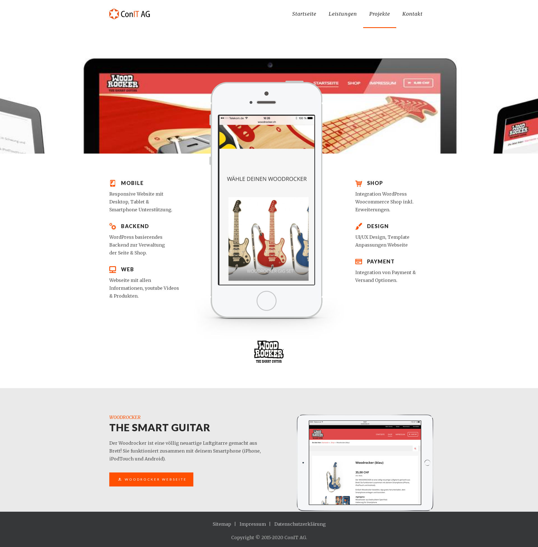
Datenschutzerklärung (300, 524)
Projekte (379, 14)
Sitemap (222, 524)
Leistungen (343, 14)
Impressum (253, 524)
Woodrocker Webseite (156, 479)
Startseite (304, 14)
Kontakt (412, 14)
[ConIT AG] (132, 14)
